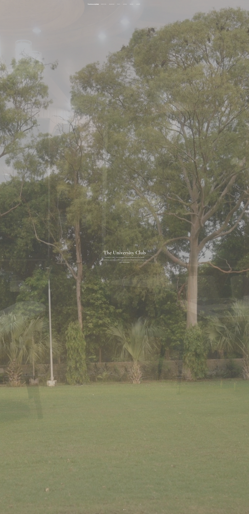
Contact (138, 4)
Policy (118, 4)
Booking (125, 4)
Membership (111, 4)
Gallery (131, 4)
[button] (123, 510)
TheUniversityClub (93, 4)
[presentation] (2, 257)
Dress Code (103, 4)
